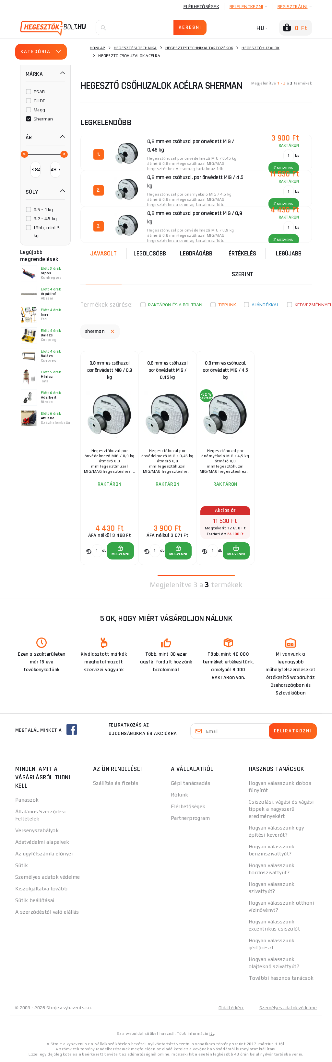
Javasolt (103, 253)
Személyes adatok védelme (47, 877)
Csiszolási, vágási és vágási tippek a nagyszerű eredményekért (281, 809)
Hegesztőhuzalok (260, 48)
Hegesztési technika (135, 48)
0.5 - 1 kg (43, 209)
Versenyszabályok (37, 830)
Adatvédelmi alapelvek (42, 842)
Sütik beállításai (34, 900)
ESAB (39, 91)
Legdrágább (196, 253)
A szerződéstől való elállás (47, 912)
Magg (39, 109)
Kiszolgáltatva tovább (41, 889)
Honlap (97, 48)
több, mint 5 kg (47, 231)
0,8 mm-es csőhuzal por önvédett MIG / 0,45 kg (167, 370)
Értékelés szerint (242, 263)
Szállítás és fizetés (115, 783)
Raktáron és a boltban (175, 304)
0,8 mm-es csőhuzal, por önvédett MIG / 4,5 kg (225, 370)
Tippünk (227, 304)
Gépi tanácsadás (190, 783)
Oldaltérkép (231, 1007)
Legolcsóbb (150, 253)
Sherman (43, 118)
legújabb (289, 253)
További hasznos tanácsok (281, 978)
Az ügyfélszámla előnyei (44, 854)
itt (211, 1033)
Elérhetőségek (201, 6)
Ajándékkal (265, 304)
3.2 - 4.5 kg (45, 218)
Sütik (21, 865)
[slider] (24, 154)
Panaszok (27, 800)
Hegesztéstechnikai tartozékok (199, 48)
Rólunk (179, 795)
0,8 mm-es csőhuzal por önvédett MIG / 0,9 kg (109, 370)
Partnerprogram (190, 818)
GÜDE (39, 100)
